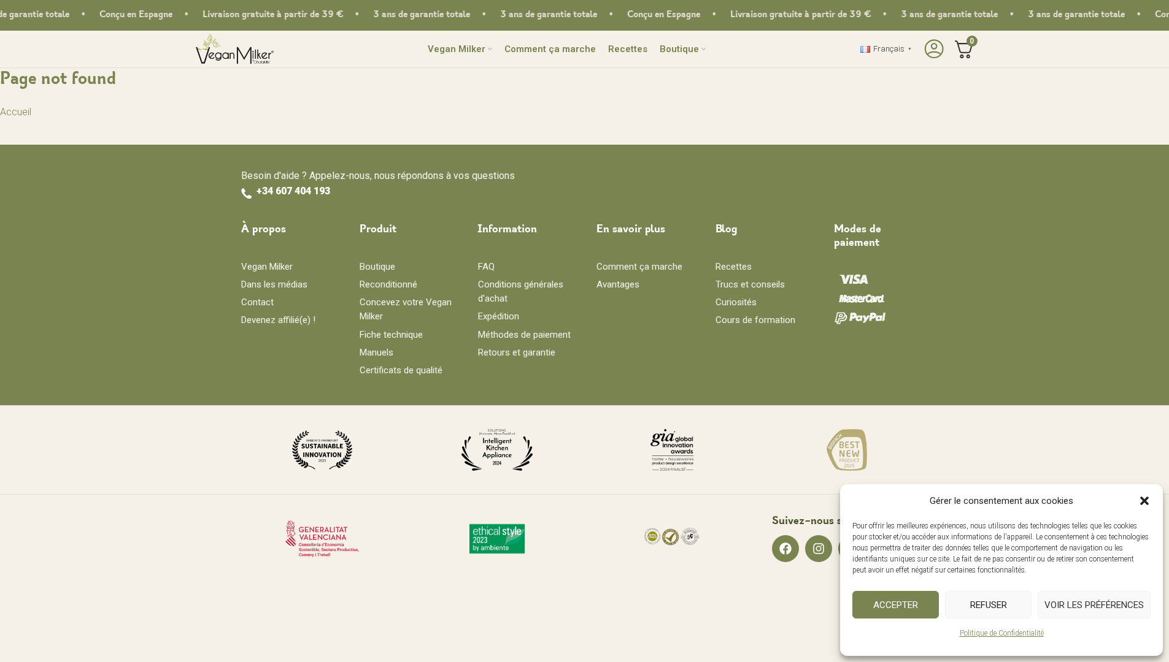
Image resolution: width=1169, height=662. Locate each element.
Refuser (988, 605)
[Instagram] (818, 548)
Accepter (895, 605)
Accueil (15, 112)
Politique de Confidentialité (1002, 633)
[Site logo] (234, 48)
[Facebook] (785, 548)
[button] (1144, 501)
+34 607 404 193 (293, 191)
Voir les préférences (1094, 605)
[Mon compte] (932, 49)
